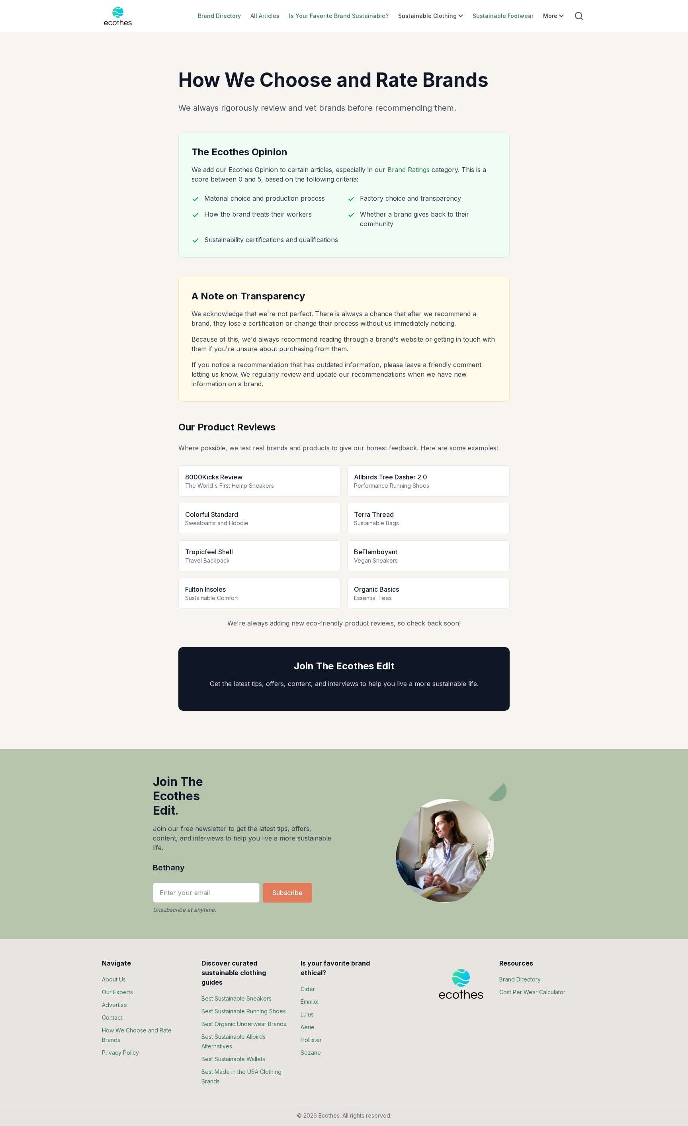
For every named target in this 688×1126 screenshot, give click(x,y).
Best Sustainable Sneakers (236, 998)
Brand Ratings (408, 170)
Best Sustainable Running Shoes (243, 1011)
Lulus (307, 1014)
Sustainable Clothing (427, 15)
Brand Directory (219, 15)
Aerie (308, 1027)
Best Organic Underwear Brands (243, 1023)
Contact (112, 1017)
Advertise (114, 1004)
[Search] (579, 16)
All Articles (265, 15)
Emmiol (310, 1001)
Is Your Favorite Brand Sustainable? (339, 15)
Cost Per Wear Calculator (532, 992)
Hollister (311, 1039)
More (550, 15)
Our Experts (117, 992)
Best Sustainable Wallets (233, 1059)
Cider (308, 988)
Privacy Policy (120, 1052)
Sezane (311, 1052)
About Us (114, 979)
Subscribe (287, 893)
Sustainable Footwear (503, 15)
